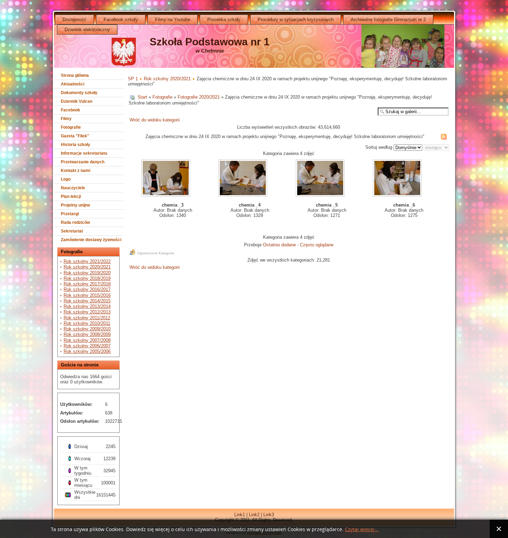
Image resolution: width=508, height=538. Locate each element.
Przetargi (70, 213)
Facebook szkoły (121, 19)
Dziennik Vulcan (76, 101)
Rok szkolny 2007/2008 (87, 340)
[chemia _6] (397, 178)
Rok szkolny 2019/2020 (87, 272)
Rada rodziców (75, 222)
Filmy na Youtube (172, 19)
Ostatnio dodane (279, 244)
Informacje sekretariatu (84, 153)
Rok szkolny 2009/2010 (87, 328)
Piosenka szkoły (224, 19)
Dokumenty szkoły (79, 92)
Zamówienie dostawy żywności (91, 239)
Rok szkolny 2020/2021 (87, 267)
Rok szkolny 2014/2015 (87, 300)
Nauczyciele (73, 187)
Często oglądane (316, 244)
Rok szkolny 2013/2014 (87, 306)
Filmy (66, 118)
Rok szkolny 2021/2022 (87, 261)
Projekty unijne (75, 205)
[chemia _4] (243, 178)
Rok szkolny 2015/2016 (87, 295)
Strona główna (75, 75)
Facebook (70, 110)
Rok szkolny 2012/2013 (87, 311)
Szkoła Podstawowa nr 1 (210, 41)
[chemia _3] (166, 178)
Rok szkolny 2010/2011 (87, 323)
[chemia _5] (320, 178)
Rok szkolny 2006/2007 (87, 345)
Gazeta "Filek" (75, 136)
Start (142, 97)
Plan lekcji (71, 196)
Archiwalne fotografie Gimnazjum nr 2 (388, 19)
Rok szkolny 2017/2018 (87, 283)
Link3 (268, 514)
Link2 (254, 514)
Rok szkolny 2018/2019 (87, 278)
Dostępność (74, 19)
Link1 (239, 514)
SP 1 (133, 78)
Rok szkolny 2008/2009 (87, 334)
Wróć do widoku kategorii (155, 119)
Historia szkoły (75, 144)
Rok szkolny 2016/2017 (87, 289)
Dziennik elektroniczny (87, 29)
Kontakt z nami (75, 170)
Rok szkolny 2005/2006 (87, 351)
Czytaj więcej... (362, 529)
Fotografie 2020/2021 (199, 97)
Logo (65, 179)
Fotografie (71, 127)
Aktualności (72, 84)
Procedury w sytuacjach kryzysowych (295, 19)
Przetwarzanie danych (82, 161)
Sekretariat (72, 231)
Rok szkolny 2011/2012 (87, 317)
